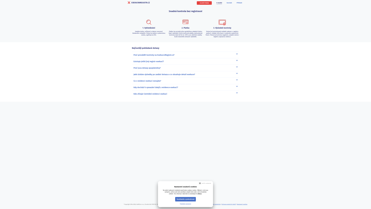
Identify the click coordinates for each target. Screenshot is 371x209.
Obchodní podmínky (215, 204)
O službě (219, 3)
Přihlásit (239, 3)
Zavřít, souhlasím (206, 183)
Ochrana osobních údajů (229, 204)
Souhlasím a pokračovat (185, 199)
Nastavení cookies (242, 204)
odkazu (199, 193)
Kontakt (229, 3)
